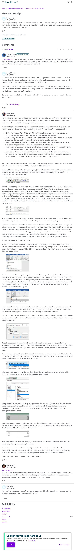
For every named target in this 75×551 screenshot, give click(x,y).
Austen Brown (11, 54)
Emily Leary (10, 18)
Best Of (4, 522)
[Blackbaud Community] (11, 2)
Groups (4, 519)
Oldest (9, 50)
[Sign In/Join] (72, 2)
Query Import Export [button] (8, 38)
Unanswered (37, 517)
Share (4, 31)
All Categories (6, 508)
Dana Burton (11, 113)
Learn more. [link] (31, 540)
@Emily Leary (8, 59)
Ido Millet (10, 486)
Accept (11, 545)
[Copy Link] (14, 20)
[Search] (68, 2)
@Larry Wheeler (7, 470)
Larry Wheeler (11, 73)
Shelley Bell (10, 465)
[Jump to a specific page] (71, 49)
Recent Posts (6, 511)
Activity (4, 514)
